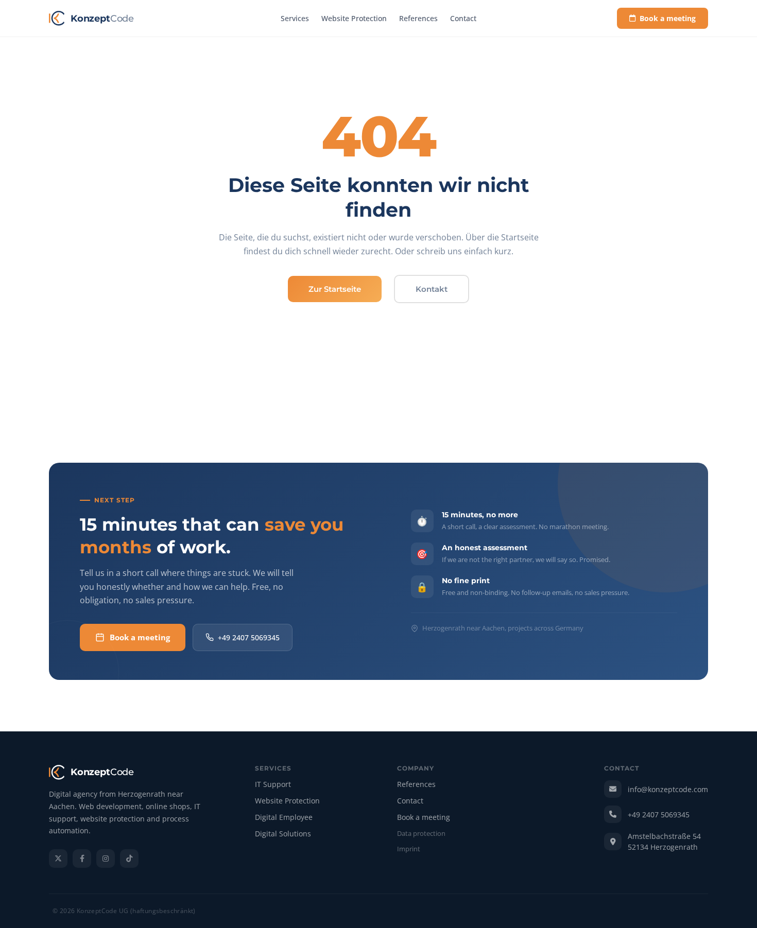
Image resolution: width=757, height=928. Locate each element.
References (418, 18)
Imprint (408, 849)
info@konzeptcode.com (668, 789)
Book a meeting (668, 18)
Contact (463, 18)
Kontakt (432, 289)
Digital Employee (284, 817)
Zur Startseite (334, 289)
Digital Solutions (283, 834)
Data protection (421, 834)
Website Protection (354, 18)
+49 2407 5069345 (249, 637)
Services (295, 18)
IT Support (273, 784)
